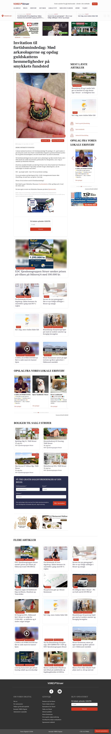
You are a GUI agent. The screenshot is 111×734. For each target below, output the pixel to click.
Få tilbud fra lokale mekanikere (51, 720)
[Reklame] (27, 29)
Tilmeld (95, 4)
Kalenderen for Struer (48, 706)
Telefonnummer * (21, 486)
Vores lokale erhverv (48, 704)
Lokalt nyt (52, 8)
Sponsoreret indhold (48, 722)
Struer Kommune (47, 714)
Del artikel (44, 140)
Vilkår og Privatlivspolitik (21, 706)
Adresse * (19, 493)
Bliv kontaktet (59, 503)
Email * (44, 486)
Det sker (42, 8)
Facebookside (43, 184)
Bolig (25, 8)
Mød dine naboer (66, 8)
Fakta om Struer (47, 709)
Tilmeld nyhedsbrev (102, 731)
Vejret (84, 8)
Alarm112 (16, 8)
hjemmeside (52, 189)
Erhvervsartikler (47, 712)
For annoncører (18, 704)
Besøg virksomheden (57, 140)
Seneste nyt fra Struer (48, 701)
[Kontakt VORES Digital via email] (60, 691)
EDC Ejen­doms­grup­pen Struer (24, 445)
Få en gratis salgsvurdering (50, 717)
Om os (15, 701)
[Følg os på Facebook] (51, 691)
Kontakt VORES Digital (20, 709)
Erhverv (33, 8)
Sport (77, 8)
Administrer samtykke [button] (20, 712)
